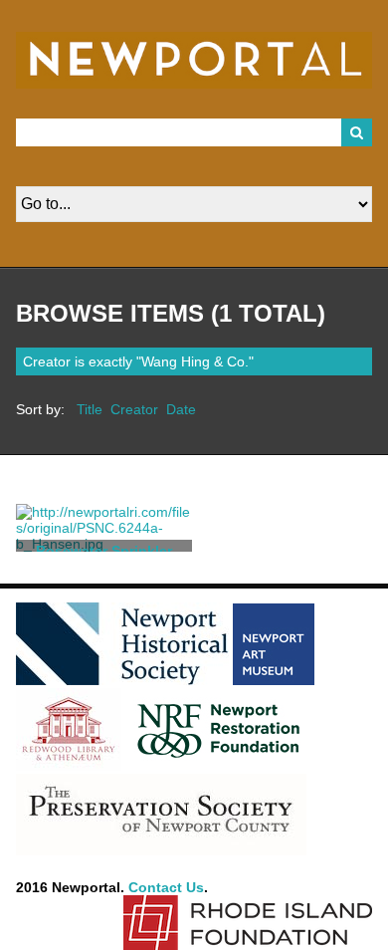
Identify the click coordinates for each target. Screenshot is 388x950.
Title (89, 409)
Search (357, 132)
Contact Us (166, 887)
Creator (134, 409)
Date (181, 409)
